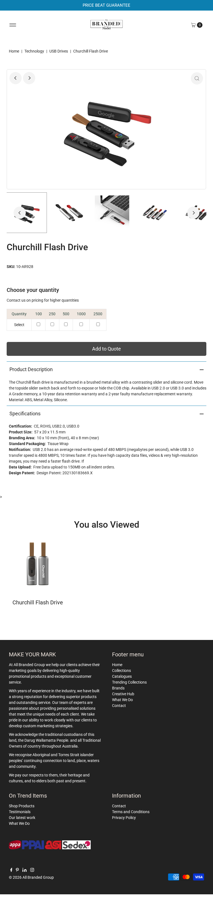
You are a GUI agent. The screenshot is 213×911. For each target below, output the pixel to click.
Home (14, 51)
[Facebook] (11, 870)
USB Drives (58, 51)
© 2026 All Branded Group (31, 877)
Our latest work (22, 817)
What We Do (122, 699)
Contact (119, 705)
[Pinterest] (17, 870)
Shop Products (21, 806)
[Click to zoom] (197, 78)
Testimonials (20, 812)
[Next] (29, 78)
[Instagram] (32, 870)
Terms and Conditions (130, 812)
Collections (121, 670)
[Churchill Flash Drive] (37, 563)
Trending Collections (129, 682)
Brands (118, 688)
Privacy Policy (124, 817)
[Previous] (15, 78)
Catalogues (122, 676)
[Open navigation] (13, 25)
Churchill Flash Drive (37, 602)
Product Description (31, 369)
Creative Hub (123, 694)
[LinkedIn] (24, 870)
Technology (34, 51)
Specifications (24, 413)
